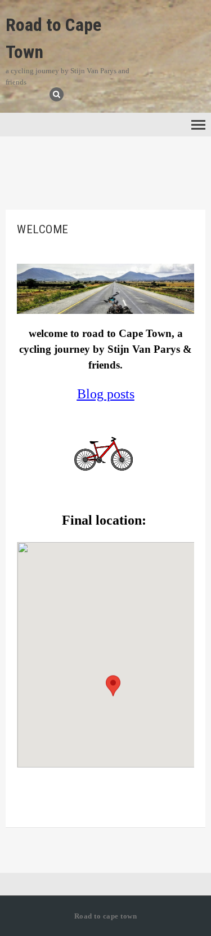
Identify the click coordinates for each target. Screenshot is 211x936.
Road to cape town (105, 916)
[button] (113, 696)
